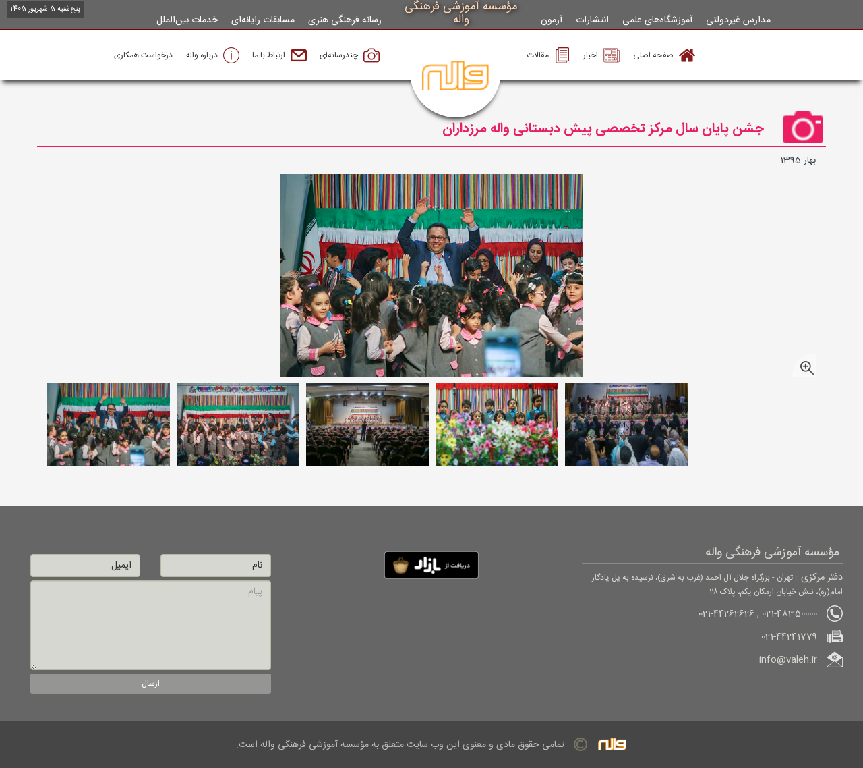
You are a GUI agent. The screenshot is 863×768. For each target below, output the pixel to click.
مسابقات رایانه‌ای (263, 20)
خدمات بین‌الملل (187, 20)
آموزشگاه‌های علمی (657, 20)
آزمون (551, 20)
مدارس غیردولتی (738, 20)
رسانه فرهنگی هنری (345, 20)
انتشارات (592, 20)
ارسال (151, 683)
